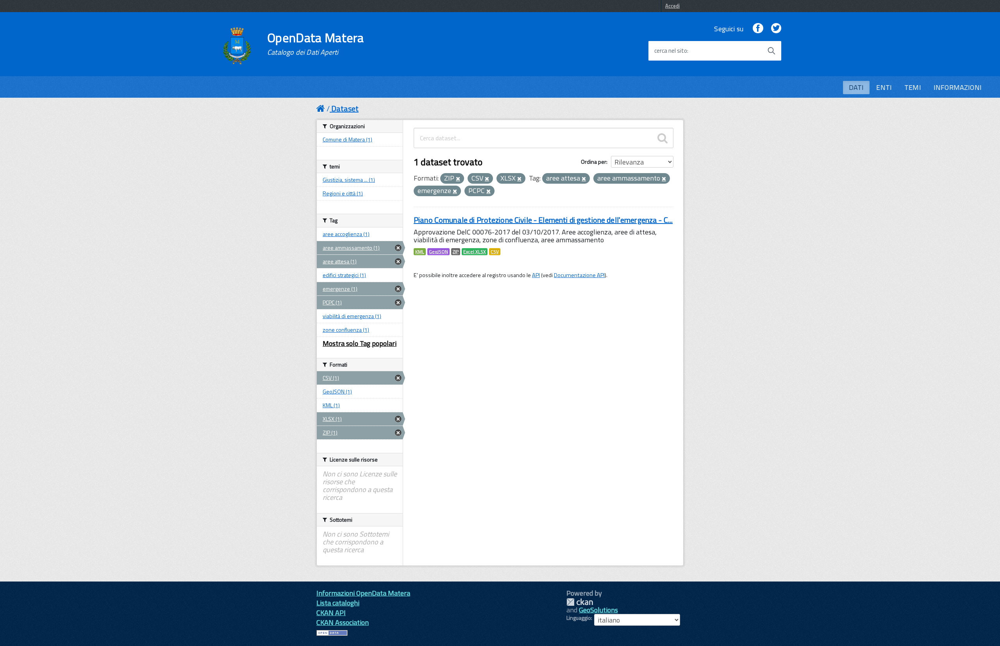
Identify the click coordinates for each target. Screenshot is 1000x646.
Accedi (672, 6)
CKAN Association (342, 622)
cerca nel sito (670, 51)
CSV (495, 251)
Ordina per (593, 161)
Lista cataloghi (337, 603)
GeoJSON (438, 251)
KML (419, 251)
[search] (662, 138)
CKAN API (331, 612)
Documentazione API (579, 275)
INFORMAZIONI (958, 87)
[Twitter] (776, 28)
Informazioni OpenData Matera (363, 593)
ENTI (884, 87)
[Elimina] (458, 179)
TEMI (912, 87)
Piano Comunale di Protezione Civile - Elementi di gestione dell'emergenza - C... (543, 220)
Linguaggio (578, 618)
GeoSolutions (598, 610)
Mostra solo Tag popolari (359, 343)
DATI (856, 87)
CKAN (579, 602)
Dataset (345, 108)
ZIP (456, 251)
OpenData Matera (315, 43)
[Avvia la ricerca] (771, 51)
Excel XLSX (474, 251)
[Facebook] (758, 28)
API (536, 275)
